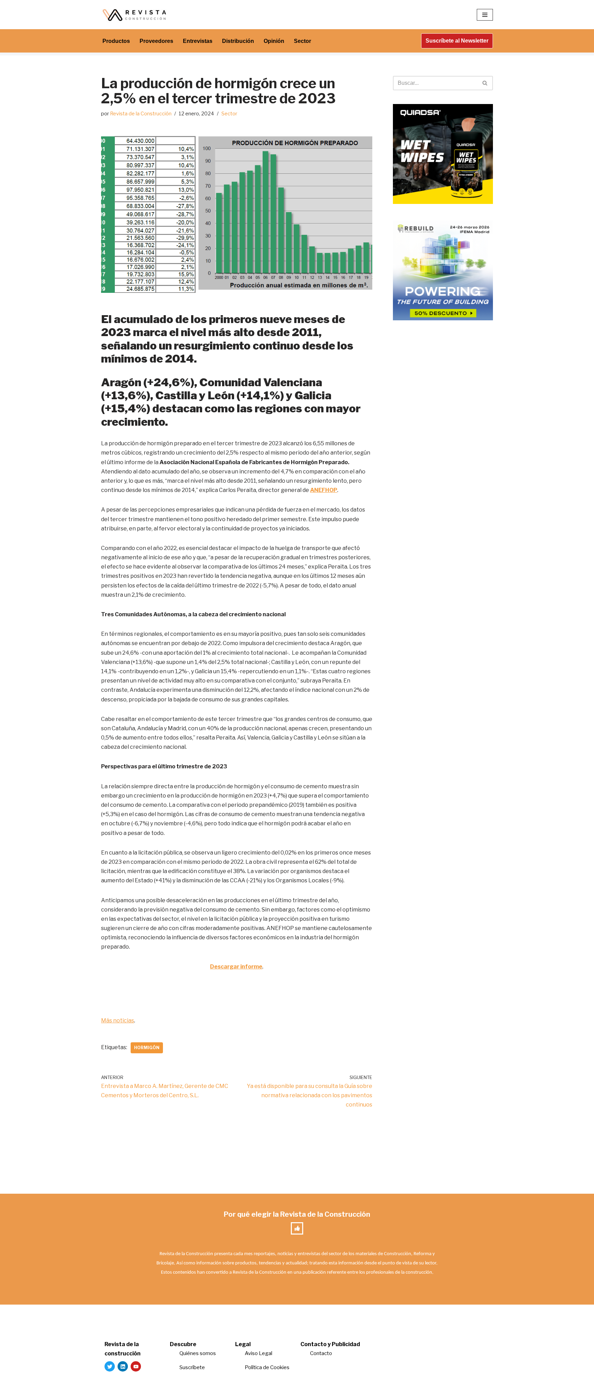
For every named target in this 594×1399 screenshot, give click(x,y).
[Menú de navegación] (485, 15)
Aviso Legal (258, 1353)
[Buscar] (485, 83)
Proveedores (156, 41)
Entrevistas (197, 41)
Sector (302, 41)
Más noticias (117, 1020)
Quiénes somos (197, 1353)
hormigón (147, 1047)
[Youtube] (136, 1366)
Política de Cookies (267, 1367)
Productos (116, 41)
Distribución (238, 41)
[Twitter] (109, 1366)
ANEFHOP (323, 490)
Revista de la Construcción (141, 114)
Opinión (274, 41)
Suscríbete (192, 1367)
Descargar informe (236, 966)
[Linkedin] (123, 1366)
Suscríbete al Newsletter (457, 41)
